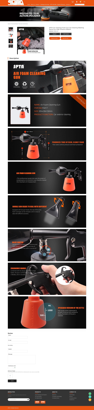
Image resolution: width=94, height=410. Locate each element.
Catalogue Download (44, 4)
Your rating (10, 345)
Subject (10, 349)
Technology (71, 394)
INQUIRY (55, 34)
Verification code (12, 365)
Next (12, 48)
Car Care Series (14, 23)
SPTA (90, 396)
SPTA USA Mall (53, 4)
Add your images (23, 371)
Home (28, 4)
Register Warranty (61, 4)
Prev (9, 48)
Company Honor (55, 398)
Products (37, 4)
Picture (71, 396)
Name (9, 335)
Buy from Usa (65, 38)
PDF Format (66, 34)
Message (10, 354)
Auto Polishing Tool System (41, 394)
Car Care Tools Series (23, 23)
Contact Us (71, 399)
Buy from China (54, 38)
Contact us (68, 4)
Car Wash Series (38, 398)
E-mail (9, 340)
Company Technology (57, 396)
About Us (33, 4)
